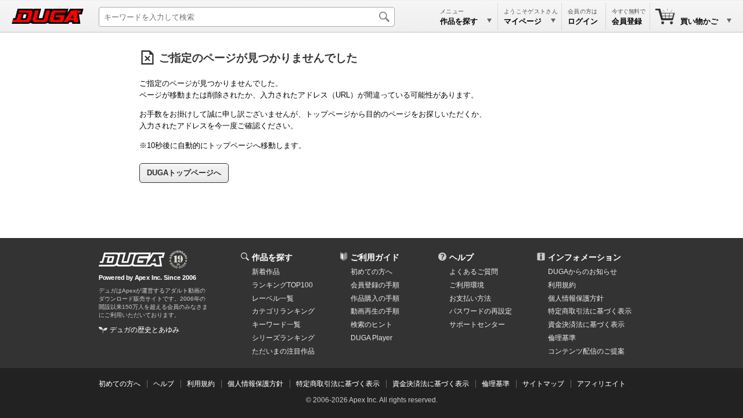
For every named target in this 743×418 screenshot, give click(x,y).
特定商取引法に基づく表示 (338, 384)
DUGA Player (371, 338)
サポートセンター (477, 324)
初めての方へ (371, 272)
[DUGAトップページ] (48, 16)
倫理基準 (562, 338)
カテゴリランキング (283, 311)
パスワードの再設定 (480, 311)
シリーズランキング (283, 338)
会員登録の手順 (375, 285)
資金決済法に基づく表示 (430, 384)
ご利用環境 (466, 285)
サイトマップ (543, 384)
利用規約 (562, 285)
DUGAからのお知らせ (582, 272)
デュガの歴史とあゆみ (144, 330)
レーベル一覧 (273, 298)
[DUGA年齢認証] (132, 259)
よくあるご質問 (473, 272)
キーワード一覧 (276, 324)
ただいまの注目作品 (283, 351)
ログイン (583, 21)
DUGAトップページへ (184, 172)
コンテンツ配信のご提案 (586, 351)
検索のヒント (371, 324)
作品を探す (272, 257)
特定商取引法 (590, 311)
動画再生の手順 (375, 311)
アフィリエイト (601, 384)
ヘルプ (461, 257)
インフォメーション (584, 257)
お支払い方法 (470, 298)
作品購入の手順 (375, 298)
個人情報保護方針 (576, 298)
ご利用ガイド (375, 257)
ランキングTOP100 (282, 285)
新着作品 (266, 272)
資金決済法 (586, 324)
